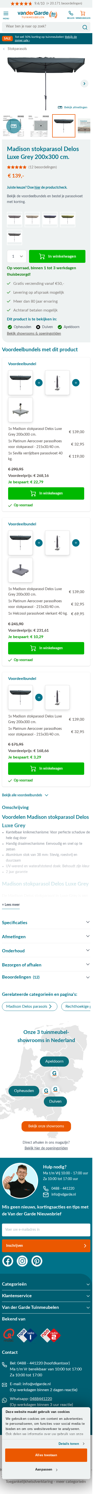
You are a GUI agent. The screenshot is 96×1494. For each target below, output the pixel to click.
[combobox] (46, 26)
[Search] (85, 27)
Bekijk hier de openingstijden (46, 1148)
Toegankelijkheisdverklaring (29, 1482)
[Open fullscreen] (46, 83)
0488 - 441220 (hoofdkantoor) (43, 1363)
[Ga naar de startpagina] (37, 15)
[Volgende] (84, 84)
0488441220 (41, 1399)
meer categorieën (71, 1482)
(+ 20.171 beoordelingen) (64, 3)
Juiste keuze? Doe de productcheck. (37, 187)
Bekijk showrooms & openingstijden (34, 333)
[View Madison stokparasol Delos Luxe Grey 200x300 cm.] (13, 125)
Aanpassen (43, 1469)
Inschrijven (14, 1246)
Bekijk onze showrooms (46, 1126)
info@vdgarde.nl (37, 1384)
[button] (46, 167)
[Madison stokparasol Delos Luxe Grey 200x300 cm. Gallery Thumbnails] (46, 125)
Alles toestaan (46, 1455)
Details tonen (69, 1444)
